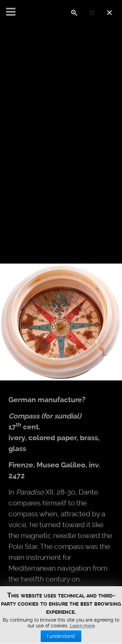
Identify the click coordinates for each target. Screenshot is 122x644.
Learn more (82, 625)
